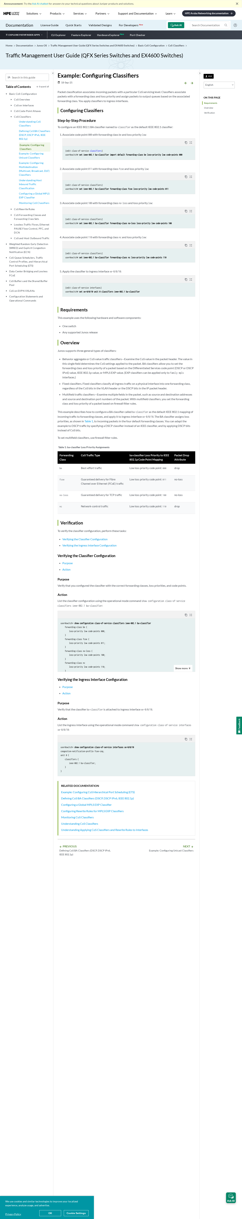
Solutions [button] (32, 13)
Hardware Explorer (108, 34)
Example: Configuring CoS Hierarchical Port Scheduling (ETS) (98, 792)
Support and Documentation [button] (136, 13)
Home (9, 45)
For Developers (131, 25)
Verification (209, 112)
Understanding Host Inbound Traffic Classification (30, 184)
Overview (208, 107)
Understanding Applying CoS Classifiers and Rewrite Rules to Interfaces (104, 829)
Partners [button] (100, 13)
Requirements (210, 103)
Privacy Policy (13, 1214)
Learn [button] (169, 13)
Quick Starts (73, 25)
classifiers (96, 150)
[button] (231, 1197)
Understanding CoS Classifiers (30, 123)
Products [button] (55, 13)
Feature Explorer (81, 34)
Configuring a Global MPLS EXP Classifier (34, 195)
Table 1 (89, 421)
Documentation (19, 25)
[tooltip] (209, 76)
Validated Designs (100, 25)
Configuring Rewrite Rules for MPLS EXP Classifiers (92, 811)
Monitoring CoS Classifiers (34, 202)
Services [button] (78, 13)
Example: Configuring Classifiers (32, 146)
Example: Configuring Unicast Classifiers (31, 155)
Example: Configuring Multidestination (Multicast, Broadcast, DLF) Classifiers (34, 168)
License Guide (49, 25)
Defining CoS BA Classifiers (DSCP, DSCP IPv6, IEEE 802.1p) (34, 134)
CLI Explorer (58, 34)
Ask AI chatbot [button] (40, 3)
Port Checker (137, 34)
